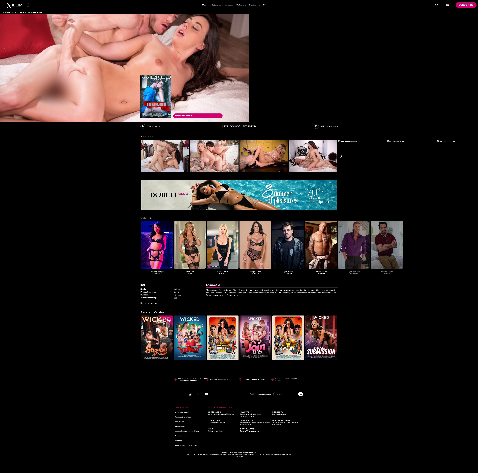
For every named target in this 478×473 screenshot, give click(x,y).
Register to (260, 394)
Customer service (182, 412)
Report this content (148, 303)
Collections (241, 5)
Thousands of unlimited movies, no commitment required (251, 414)
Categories (216, 5)
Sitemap (178, 441)
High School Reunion (34, 12)
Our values (179, 422)
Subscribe (466, 5)
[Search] (437, 5)
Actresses (228, 5)
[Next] (341, 156)
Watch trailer (154, 126)
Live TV (262, 5)
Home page (6, 12)
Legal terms (180, 426)
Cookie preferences (249, 452)
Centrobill (251, 455)
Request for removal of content (232, 452)
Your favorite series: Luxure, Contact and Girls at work (285, 423)
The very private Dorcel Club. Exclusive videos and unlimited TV (255, 423)
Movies (205, 5)
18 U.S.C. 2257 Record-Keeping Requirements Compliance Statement (210, 455)
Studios (252, 5)
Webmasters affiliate (183, 417)
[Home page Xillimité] (17, 5)
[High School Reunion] (155, 96)
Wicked (22, 12)
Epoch (245, 455)
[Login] (442, 5)
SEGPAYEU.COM (262, 455)
